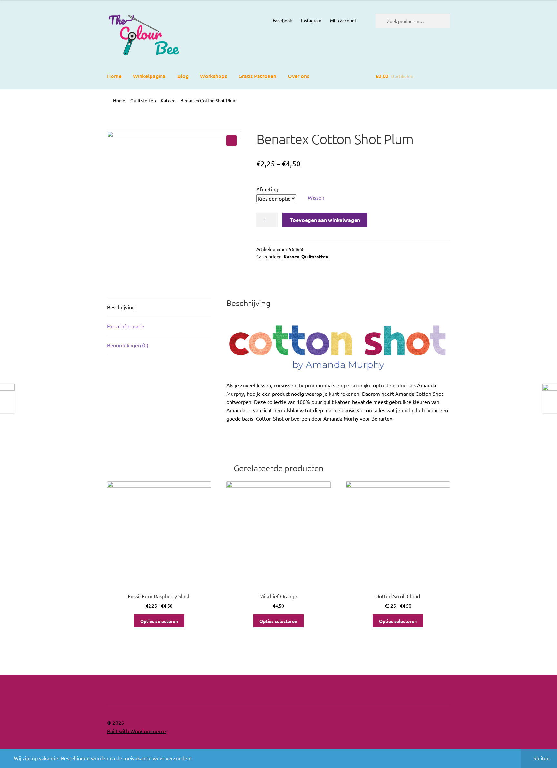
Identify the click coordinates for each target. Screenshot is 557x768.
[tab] (159, 307)
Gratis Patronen (257, 75)
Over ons (298, 75)
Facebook (282, 20)
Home (114, 75)
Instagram (311, 20)
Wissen (316, 197)
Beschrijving (121, 307)
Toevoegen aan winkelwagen (325, 219)
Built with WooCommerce (136, 731)
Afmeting (267, 189)
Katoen (168, 100)
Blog (183, 75)
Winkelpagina (149, 75)
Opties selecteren (159, 621)
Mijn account (343, 20)
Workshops (213, 75)
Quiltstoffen (143, 100)
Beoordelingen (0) (127, 345)
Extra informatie (125, 326)
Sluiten (541, 758)
